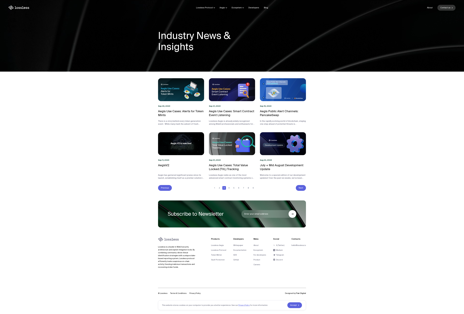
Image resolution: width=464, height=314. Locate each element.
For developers (260, 255)
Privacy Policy (195, 293)
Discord (279, 260)
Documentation (239, 250)
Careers (257, 264)
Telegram (280, 255)
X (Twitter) (280, 245)
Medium (279, 250)
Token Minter (216, 255)
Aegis (222, 7)
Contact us (445, 7)
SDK (235, 255)
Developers (253, 7)
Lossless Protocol (204, 7)
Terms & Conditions (178, 293)
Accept (293, 305)
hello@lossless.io (298, 245)
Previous (165, 188)
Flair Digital (301, 293)
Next (301, 188)
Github (236, 260)
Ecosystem (237, 7)
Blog (266, 7)
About (430, 7)
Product (257, 260)
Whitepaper (238, 245)
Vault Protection (218, 260)
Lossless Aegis (217, 245)
